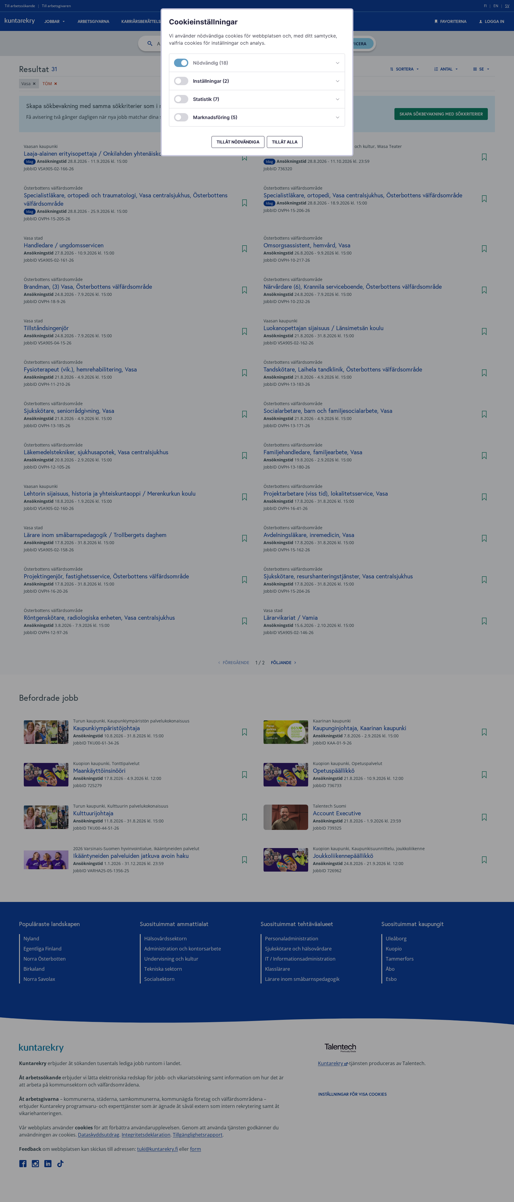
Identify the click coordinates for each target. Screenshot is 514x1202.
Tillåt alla (284, 141)
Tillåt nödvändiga (238, 141)
